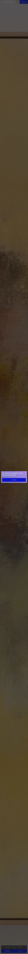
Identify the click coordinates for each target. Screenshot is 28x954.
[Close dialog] (25, 473)
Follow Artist (14, 479)
